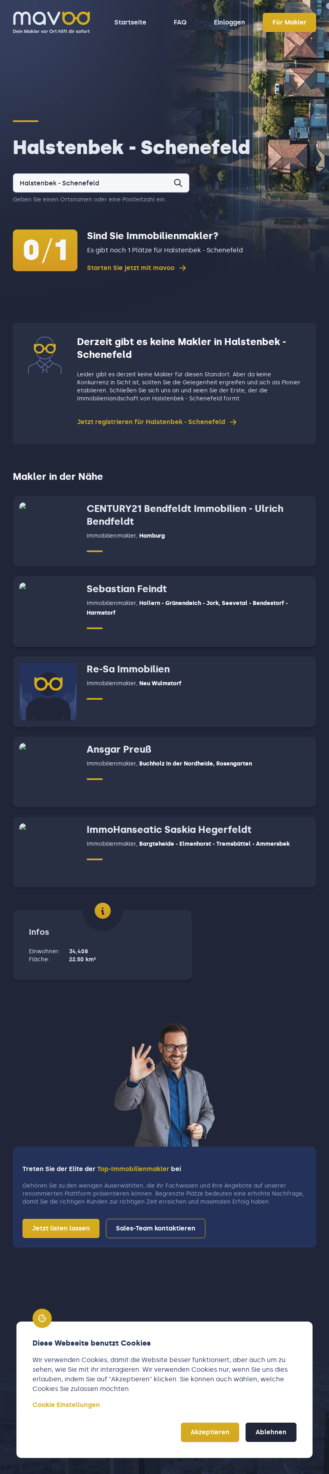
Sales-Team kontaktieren (155, 1228)
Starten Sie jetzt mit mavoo (131, 268)
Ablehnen (271, 1432)
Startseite (130, 22)
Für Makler (289, 22)
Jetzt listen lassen (61, 1228)
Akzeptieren (210, 1432)
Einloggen (229, 22)
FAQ (180, 22)
